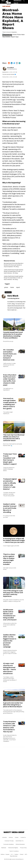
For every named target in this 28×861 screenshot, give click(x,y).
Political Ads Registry (13, 847)
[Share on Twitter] (14, 63)
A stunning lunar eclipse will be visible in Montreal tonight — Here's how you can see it (14, 540)
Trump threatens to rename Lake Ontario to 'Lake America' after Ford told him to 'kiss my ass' (9, 726)
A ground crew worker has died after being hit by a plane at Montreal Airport (13, 704)
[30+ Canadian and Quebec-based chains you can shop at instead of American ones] (21, 351)
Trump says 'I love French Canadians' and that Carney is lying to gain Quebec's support (10, 459)
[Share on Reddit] (9, 63)
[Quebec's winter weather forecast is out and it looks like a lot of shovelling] (21, 506)
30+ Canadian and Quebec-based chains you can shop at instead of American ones (9, 355)
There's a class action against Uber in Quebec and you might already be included (9, 559)
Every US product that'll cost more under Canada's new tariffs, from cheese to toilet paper (9, 380)
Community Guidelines (8, 844)
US (12, 854)
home (12, 287)
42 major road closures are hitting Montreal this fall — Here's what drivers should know (9, 668)
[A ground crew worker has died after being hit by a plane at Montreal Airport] (14, 695)
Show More (8, 292)
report (7, 102)
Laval (10, 172)
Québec (16, 854)
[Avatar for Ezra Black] (4, 296)
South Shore (6, 176)
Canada (7, 854)
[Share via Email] (17, 63)
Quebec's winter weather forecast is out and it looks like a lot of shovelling (9, 508)
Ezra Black (10, 67)
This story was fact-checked (8, 74)
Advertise (4, 837)
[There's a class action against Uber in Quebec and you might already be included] (21, 556)
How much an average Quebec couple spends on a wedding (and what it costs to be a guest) (9, 403)
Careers (16, 837)
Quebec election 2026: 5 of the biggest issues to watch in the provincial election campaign (9, 641)
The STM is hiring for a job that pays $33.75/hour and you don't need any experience (13, 593)
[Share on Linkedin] (12, 63)
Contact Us (23, 837)
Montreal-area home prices (11, 84)
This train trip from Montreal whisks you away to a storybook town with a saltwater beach (13, 437)
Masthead (3, 847)
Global (21, 854)
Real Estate (6, 6)
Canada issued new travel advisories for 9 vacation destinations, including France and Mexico (13, 335)
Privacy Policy (23, 847)
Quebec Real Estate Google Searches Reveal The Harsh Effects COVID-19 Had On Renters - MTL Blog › (13, 271)
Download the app (9, 840)
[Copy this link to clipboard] (19, 63)
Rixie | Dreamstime (7, 35)
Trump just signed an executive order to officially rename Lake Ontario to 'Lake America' (10, 484)
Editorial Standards (20, 844)
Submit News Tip (19, 840)
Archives (11, 837)
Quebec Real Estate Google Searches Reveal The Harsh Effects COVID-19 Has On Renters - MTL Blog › (13, 278)
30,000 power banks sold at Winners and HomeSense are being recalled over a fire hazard (9, 615)
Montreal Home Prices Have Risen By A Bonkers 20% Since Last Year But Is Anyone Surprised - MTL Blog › (13, 265)
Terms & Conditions (14, 851)
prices (6, 287)
